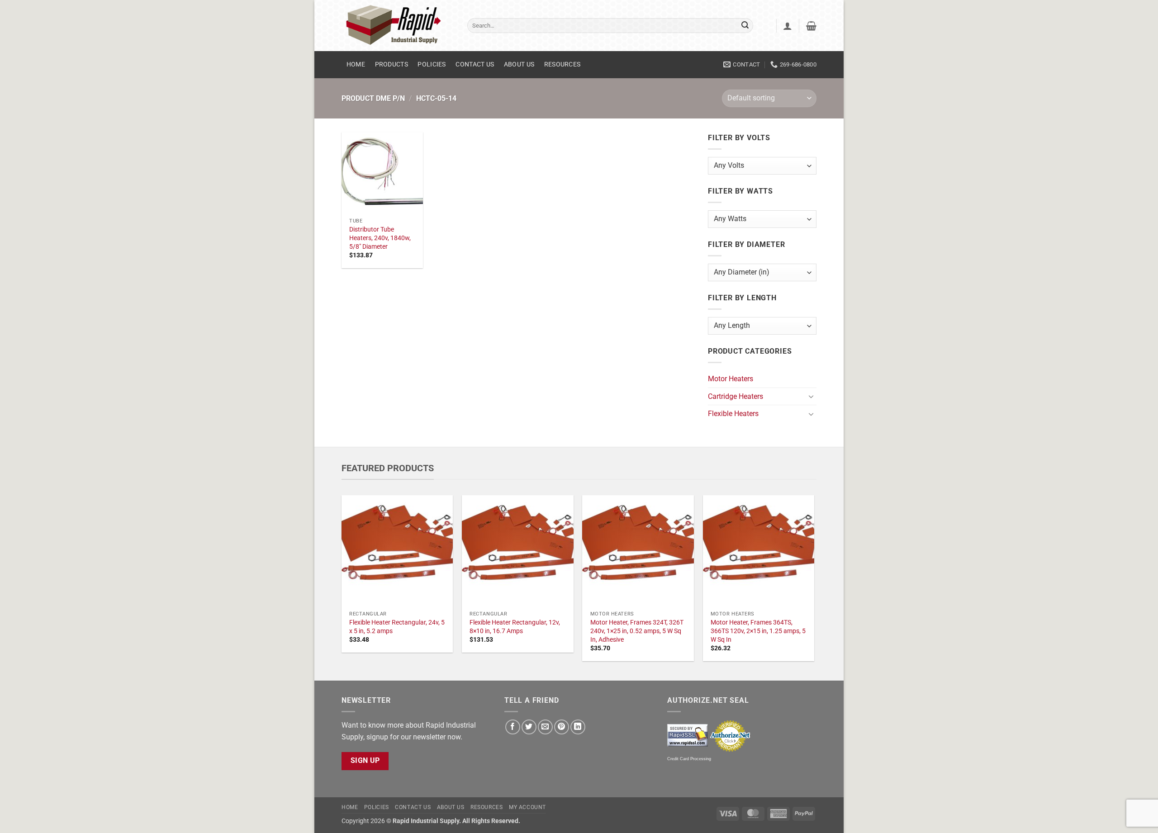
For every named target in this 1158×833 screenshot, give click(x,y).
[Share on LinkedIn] (577, 726)
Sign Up (365, 761)
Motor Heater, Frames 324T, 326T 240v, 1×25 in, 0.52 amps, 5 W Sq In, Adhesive (636, 631)
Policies (432, 64)
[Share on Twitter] (529, 726)
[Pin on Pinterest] (561, 726)
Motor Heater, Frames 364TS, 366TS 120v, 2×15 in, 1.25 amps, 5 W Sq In (758, 631)
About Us (519, 64)
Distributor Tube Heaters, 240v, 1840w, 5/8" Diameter (380, 238)
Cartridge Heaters (735, 396)
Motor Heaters (730, 378)
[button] (787, 26)
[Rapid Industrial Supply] (398, 25)
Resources (562, 64)
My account (527, 807)
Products (391, 64)
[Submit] (745, 25)
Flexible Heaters (733, 413)
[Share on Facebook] (512, 726)
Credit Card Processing (689, 759)
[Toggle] (811, 396)
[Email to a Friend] (545, 726)
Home (355, 64)
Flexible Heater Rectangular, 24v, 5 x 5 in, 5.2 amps (397, 627)
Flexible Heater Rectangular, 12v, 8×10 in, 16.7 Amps (515, 627)
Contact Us (475, 64)
